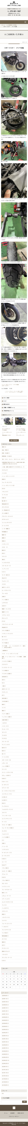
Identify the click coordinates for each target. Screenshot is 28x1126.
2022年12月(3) (5, 1038)
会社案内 (12, 1113)
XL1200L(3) (4, 797)
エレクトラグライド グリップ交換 (20, 429)
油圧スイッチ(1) (6, 587)
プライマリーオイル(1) (7, 516)
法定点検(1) (5, 698)
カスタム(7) (5, 470)
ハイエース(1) (5, 726)
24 (10, 984)
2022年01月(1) (5, 1066)
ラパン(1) (4, 732)
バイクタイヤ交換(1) (7, 661)
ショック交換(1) (6, 766)
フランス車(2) (5, 868)
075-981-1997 (15, 11)
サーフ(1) (4, 821)
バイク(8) (4, 473)
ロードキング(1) (6, 855)
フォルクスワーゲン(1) (7, 809)
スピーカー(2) (5, 741)
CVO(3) (3, 488)
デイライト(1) (5, 948)
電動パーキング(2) (6, 608)
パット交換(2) (5, 599)
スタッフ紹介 (6, 397)
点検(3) (4, 596)
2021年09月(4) (5, 1078)
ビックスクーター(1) (7, 667)
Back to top (14, 1108)
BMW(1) (3, 704)
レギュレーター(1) (6, 895)
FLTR (9, 435)
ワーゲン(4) (5, 494)
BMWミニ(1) (4, 892)
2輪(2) (3, 559)
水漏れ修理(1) (5, 719)
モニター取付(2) (6, 575)
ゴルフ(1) (4, 812)
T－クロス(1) (5, 926)
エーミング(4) (5, 525)
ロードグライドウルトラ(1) (8, 790)
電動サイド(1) (5, 612)
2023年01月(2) (5, 1035)
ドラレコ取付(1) (6, 880)
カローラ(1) (5, 883)
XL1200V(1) (4, 800)
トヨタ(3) (4, 723)
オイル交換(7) (5, 513)
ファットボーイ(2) (6, 815)
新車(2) (4, 541)
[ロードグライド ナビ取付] (7, 421)
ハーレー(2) (5, 846)
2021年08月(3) (5, 1082)
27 (21, 984)
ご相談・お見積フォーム (9, 407)
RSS (3, 1093)
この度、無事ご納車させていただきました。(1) (13, 467)
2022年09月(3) (5, 1045)
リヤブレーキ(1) (6, 615)
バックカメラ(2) (6, 562)
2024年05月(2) (5, 1004)
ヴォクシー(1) (5, 581)
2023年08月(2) (5, 1020)
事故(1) (4, 710)
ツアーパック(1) (6, 898)
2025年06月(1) (5, 995)
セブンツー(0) (5, 787)
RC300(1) (4, 778)
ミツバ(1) (4, 920)
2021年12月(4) (5, 1069)
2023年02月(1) (5, 1032)
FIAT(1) (4, 571)
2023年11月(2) (5, 1014)
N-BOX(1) (4, 858)
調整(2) (4, 538)
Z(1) (3, 840)
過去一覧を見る (14, 440)
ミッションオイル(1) (7, 522)
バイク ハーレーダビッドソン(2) (10, 653)
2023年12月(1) (5, 1011)
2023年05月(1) (5, 1026)
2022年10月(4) (5, 1041)
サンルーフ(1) (5, 729)
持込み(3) (4, 578)
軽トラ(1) (4, 636)
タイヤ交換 (16, 384)
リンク (4, 401)
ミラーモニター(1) (6, 565)
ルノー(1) (4, 861)
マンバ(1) (4, 905)
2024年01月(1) (5, 1008)
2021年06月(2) (5, 1085)
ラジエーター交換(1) (7, 824)
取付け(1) (4, 747)
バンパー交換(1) (6, 713)
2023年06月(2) (5, 1023)
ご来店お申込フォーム (8, 410)
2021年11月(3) (5, 1072)
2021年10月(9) (5, 1075)
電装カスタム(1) (6, 951)
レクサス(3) (5, 602)
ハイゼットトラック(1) (7, 633)
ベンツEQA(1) (5, 932)
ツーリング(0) (5, 757)
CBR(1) (3, 679)
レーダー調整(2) (6, 528)
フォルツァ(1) (5, 834)
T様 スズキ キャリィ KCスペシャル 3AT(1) (13, 459)
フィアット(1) (5, 568)
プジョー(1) (5, 874)
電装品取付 (4, 435)
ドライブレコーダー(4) (7, 624)
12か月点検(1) (5, 701)
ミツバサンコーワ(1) (7, 794)
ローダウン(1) (5, 784)
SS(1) (3, 682)
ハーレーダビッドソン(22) (8, 485)
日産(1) (4, 843)
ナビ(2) (4, 584)
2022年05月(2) (5, 1054)
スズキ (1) (5, 547)
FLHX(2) (4, 877)
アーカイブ (5, 992)
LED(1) (3, 945)
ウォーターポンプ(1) (7, 482)
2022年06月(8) (5, 1051)
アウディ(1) (5, 692)
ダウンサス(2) (5, 507)
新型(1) (4, 914)
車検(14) (4, 447)
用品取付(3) (5, 627)
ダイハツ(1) (5, 639)
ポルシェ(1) (5, 618)
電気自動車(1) (5, 935)
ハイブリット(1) (6, 886)
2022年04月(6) (5, 1057)
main (22, 391)
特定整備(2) (5, 531)
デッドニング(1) (6, 744)
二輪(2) (4, 686)
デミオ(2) (4, 738)
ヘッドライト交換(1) (7, 716)
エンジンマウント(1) (7, 818)
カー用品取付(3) (6, 510)
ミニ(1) (4, 707)
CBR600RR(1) (5, 676)
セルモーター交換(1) (7, 871)
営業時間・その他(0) (7, 456)
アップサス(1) (5, 806)
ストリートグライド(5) (7, 772)
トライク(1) (5, 954)
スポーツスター (5, 385)
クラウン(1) (5, 911)
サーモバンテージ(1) (7, 852)
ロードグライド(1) (6, 590)
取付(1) (4, 750)
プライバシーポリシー (14, 1116)
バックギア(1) (5, 908)
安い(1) (4, 753)
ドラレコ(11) (5, 491)
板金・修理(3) (5, 450)
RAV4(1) (4, 803)
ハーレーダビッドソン (7, 384)
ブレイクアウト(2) (6, 929)
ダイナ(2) (4, 939)
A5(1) (3, 695)
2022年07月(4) (5, 1048)
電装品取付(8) (5, 504)
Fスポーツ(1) (5, 781)
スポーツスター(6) (6, 760)
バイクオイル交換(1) (7, 673)
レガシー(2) (5, 763)
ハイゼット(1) (5, 544)
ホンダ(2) (4, 831)
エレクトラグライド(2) (7, 902)
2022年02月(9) (5, 1063)
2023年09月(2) (5, 1017)
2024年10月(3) (5, 1001)
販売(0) (4, 550)
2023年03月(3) (5, 1029)
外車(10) (4, 497)
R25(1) (3, 553)
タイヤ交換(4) (5, 642)
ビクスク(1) (5, 664)
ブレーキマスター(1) (7, 889)
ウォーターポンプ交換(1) (8, 827)
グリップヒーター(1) (7, 957)
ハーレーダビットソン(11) (8, 476)
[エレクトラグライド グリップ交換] (21, 421)
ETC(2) (3, 621)
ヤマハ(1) (4, 556)
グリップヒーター (20, 435)
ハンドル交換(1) (6, 837)
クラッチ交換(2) (6, 630)
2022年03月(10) (5, 1060)
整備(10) (4, 534)
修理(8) (4, 479)
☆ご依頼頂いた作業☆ (11, 25)
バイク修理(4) (5, 670)
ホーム (3, 25)
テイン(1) (4, 769)
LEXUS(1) (4, 605)
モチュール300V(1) (6, 775)
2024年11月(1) (5, 998)
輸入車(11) (4, 500)
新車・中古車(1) (6, 453)
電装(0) (4, 942)
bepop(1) (4, 865)
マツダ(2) (4, 735)
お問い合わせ (6, 404)
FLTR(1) (4, 960)
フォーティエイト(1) (7, 923)
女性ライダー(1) (6, 689)
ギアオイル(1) (5, 519)
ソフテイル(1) (5, 849)
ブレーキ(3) (5, 593)
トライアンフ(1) (6, 917)
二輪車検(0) (5, 650)
